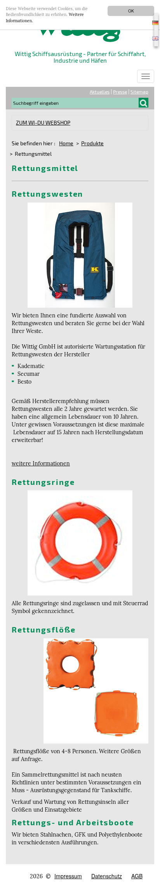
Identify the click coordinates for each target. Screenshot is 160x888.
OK (131, 11)
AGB (137, 876)
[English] (156, 37)
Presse (120, 91)
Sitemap (139, 91)
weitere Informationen (41, 463)
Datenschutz (106, 876)
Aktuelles (100, 91)
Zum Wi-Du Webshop (43, 122)
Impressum (68, 876)
